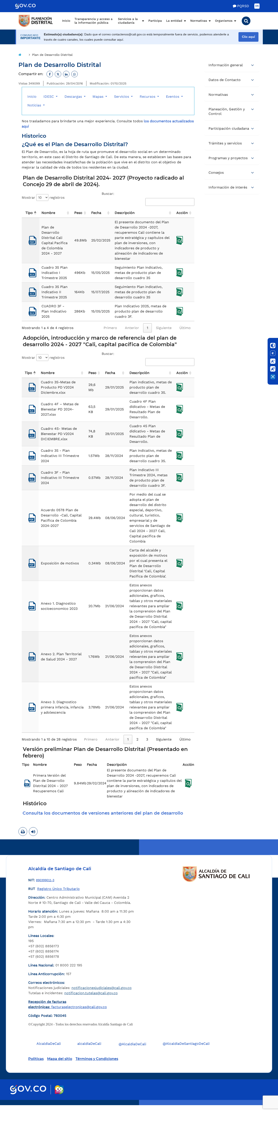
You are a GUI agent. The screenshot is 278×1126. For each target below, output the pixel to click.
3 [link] (147, 739)
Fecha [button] (96, 213)
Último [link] (185, 328)
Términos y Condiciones (97, 1059)
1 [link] (147, 328)
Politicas (36, 1059)
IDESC (49, 96)
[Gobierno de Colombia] (30, 6)
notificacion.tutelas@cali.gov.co (91, 993)
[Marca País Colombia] (59, 1090)
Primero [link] (110, 328)
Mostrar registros (43, 197)
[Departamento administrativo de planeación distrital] (35, 21)
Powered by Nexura (262, 1103)
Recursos (148, 96)
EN (257, 6)
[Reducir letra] (273, 361)
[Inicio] (19, 54)
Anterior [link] (132, 328)
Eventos (173, 96)
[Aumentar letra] (273, 369)
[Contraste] (273, 345)
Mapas (98, 96)
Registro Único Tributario (58, 889)
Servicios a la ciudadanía (128, 21)
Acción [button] (182, 213)
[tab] (108, 813)
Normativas (198, 20)
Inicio (66, 20)
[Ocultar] (273, 377)
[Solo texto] (273, 353)
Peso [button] (78, 213)
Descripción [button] (125, 213)
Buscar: (108, 194)
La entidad (174, 20)
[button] (246, 21)
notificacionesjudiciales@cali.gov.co (101, 988)
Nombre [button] (48, 213)
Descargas (74, 96)
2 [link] (137, 739)
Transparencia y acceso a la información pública (93, 21)
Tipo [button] (29, 213)
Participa (155, 20)
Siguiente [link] (164, 328)
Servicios (122, 96)
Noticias (34, 105)
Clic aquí (248, 36)
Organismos (223, 20)
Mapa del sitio (59, 1059)
